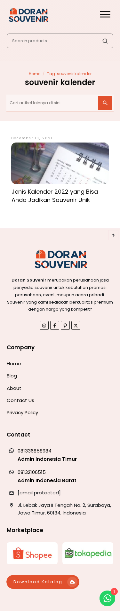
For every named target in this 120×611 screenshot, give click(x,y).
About (14, 388)
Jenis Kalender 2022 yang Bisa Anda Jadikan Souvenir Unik (55, 196)
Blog (12, 375)
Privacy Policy (22, 412)
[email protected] (39, 492)
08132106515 (32, 472)
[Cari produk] (104, 40)
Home (14, 363)
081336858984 (35, 450)
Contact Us (20, 400)
